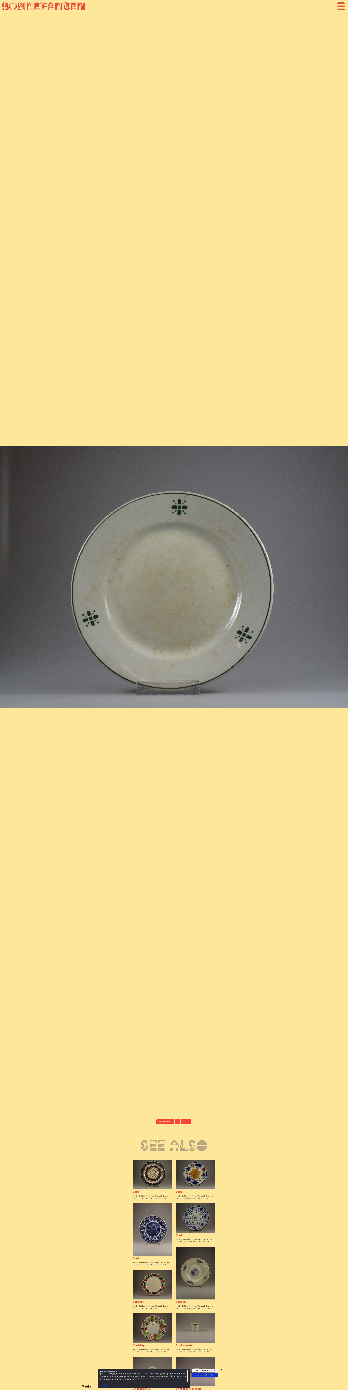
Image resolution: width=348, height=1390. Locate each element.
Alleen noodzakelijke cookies (204, 1375)
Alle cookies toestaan (205, 1370)
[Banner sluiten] (221, 1369)
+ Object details (165, 1122)
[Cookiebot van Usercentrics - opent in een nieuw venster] (87, 1386)
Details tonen (104, 1385)
